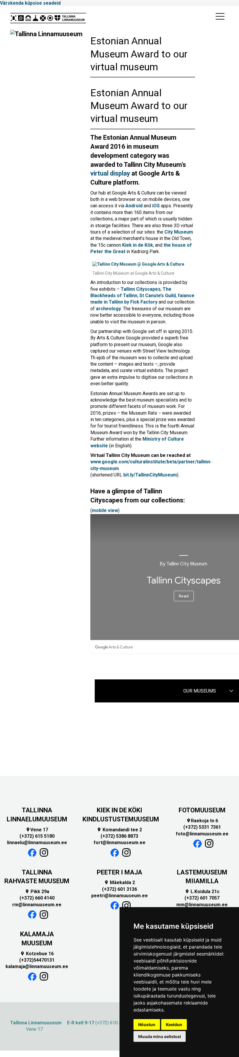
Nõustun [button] (146, 1024)
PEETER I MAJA (119, 872)
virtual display (110, 173)
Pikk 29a (37, 891)
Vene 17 (37, 829)
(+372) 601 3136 (119, 889)
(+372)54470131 (37, 960)
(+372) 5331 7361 (202, 827)
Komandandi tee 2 (119, 829)
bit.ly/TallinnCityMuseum (150, 475)
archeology (108, 308)
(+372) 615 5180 (37, 836)
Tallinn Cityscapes (141, 289)
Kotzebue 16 (37, 953)
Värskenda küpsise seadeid (30, 3)
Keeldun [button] (174, 1024)
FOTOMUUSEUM (202, 810)
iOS (156, 205)
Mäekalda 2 (119, 882)
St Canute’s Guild (157, 295)
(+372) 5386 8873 (119, 836)
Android (134, 205)
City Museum (178, 232)
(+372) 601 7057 (201, 898)
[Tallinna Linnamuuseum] (48, 18)
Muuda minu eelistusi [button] (159, 1036)
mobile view (105, 510)
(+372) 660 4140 (37, 898)
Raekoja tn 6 (202, 820)
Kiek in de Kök (137, 245)
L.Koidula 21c (202, 891)
